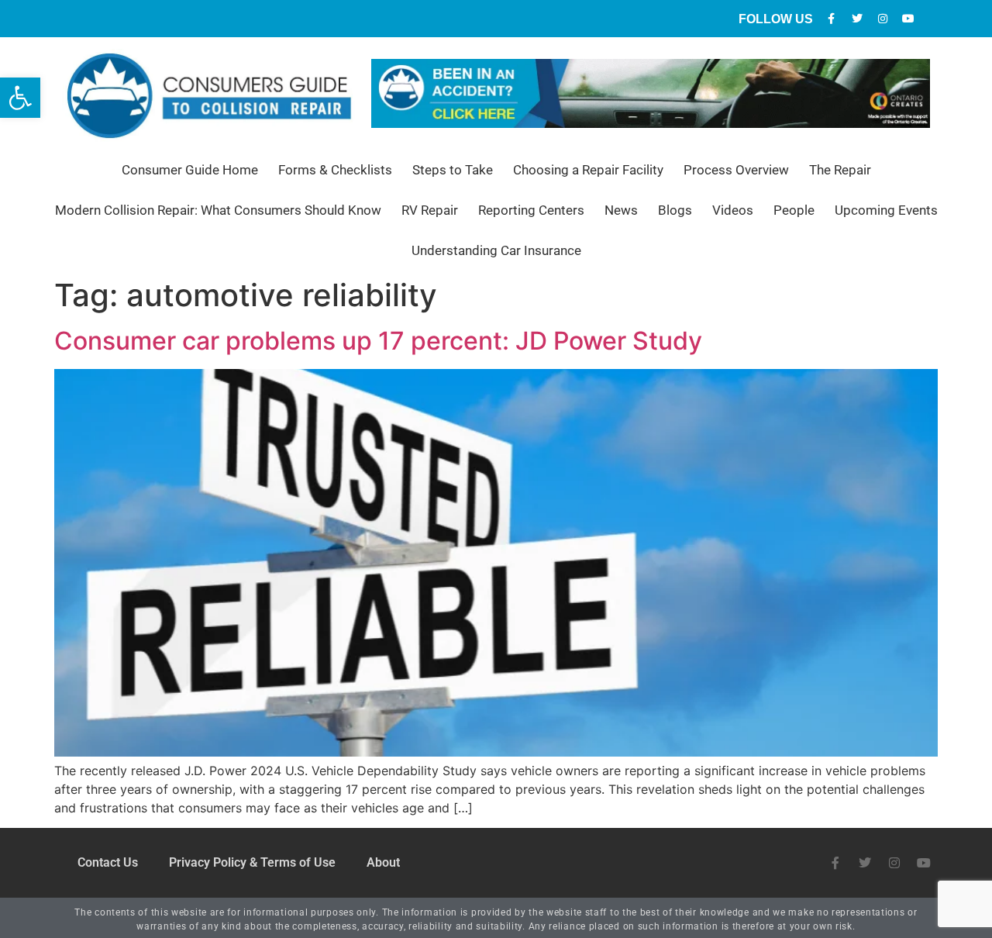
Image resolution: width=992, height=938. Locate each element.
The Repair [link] (840, 170)
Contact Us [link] (108, 862)
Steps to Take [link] (452, 170)
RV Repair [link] (429, 210)
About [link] (383, 862)
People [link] (794, 210)
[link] (20, 98)
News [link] (621, 210)
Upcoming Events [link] (886, 210)
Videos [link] (732, 210)
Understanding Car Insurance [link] (496, 250)
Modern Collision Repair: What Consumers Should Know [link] (218, 210)
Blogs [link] (675, 210)
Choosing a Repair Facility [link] (588, 170)
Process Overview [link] (736, 170)
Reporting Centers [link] (531, 210)
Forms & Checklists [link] (335, 170)
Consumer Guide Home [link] (190, 170)
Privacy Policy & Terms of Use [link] (252, 862)
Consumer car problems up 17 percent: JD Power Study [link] (378, 341)
